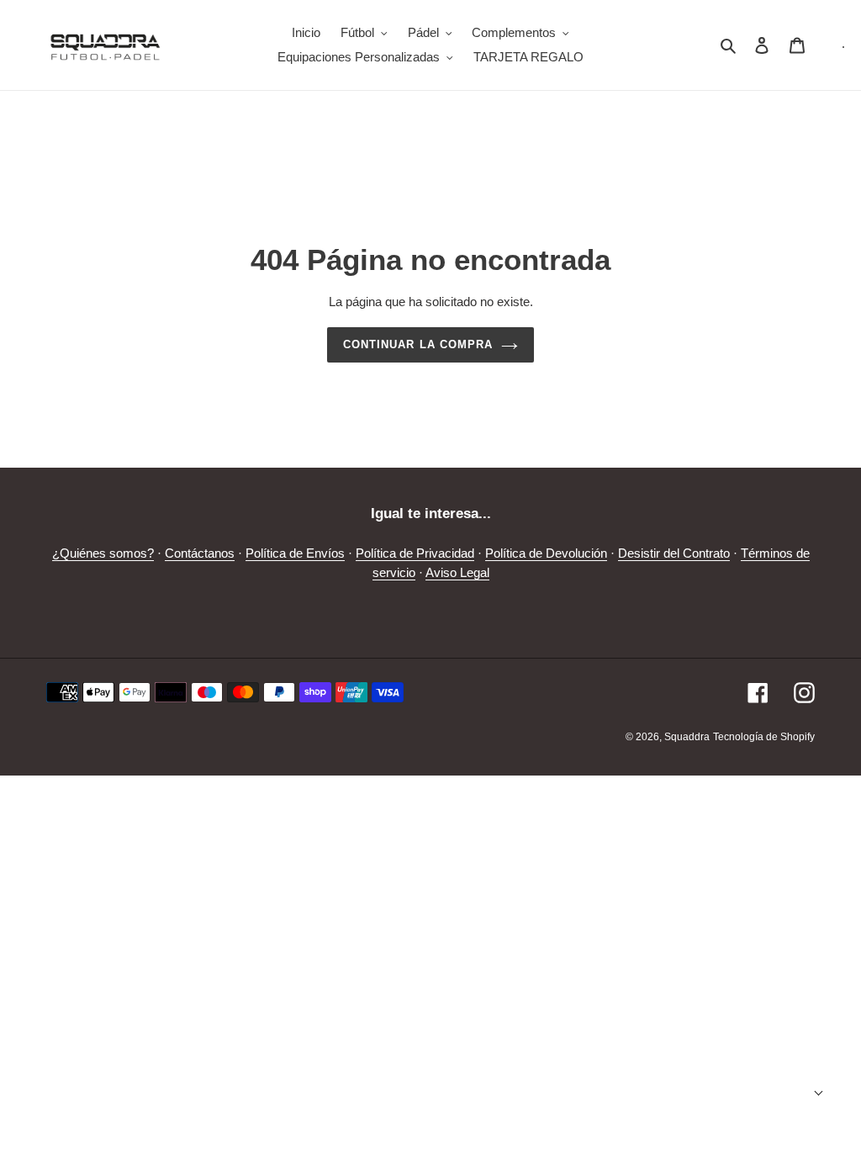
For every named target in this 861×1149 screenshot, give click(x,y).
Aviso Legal (457, 572)
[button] (783, 1093)
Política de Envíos (295, 553)
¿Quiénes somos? (103, 553)
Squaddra (687, 737)
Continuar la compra (418, 344)
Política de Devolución (546, 553)
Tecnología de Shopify (764, 737)
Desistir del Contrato (674, 553)
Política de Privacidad (415, 553)
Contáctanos (200, 553)
